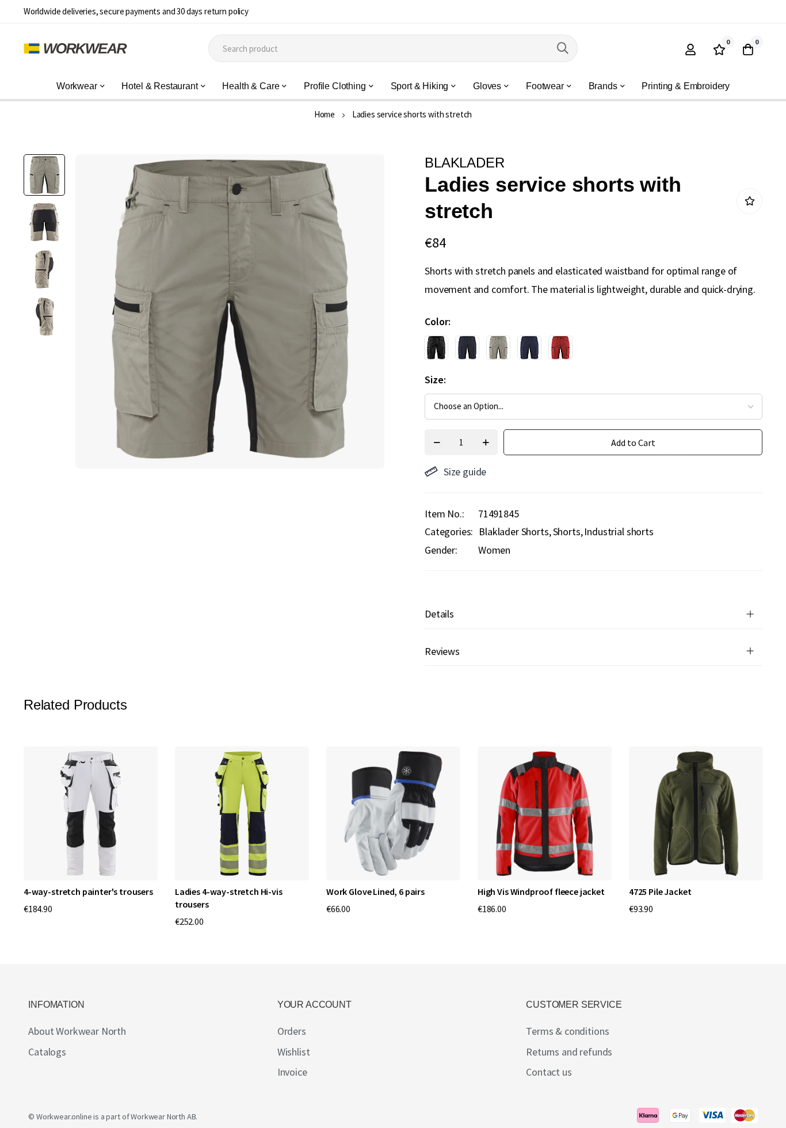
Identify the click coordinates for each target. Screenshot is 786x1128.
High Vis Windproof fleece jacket (541, 891)
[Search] (563, 48)
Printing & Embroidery (686, 86)
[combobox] (393, 48)
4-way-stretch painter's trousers (88, 891)
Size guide (465, 471)
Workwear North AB (163, 1116)
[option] (436, 347)
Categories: (449, 531)
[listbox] (583, 350)
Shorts (567, 531)
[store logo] (75, 48)
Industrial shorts (618, 531)
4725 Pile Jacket (660, 891)
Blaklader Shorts (513, 531)
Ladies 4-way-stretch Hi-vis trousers (229, 898)
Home (324, 114)
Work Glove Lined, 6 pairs (375, 891)
